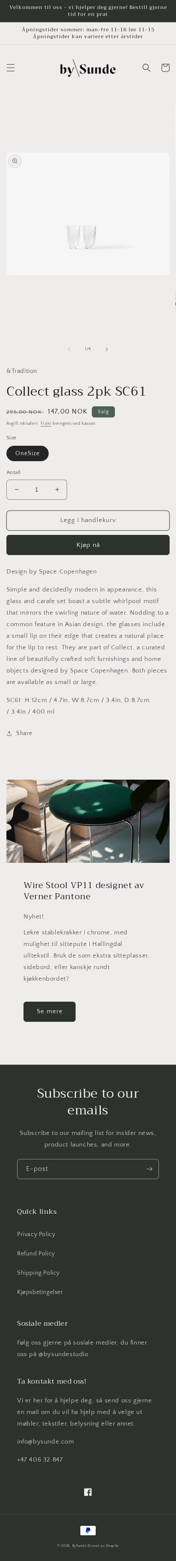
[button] (10, 67)
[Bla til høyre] (106, 349)
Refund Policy (36, 1253)
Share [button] (24, 733)
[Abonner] (149, 1169)
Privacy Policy (36, 1234)
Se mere (50, 1011)
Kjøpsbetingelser (40, 1292)
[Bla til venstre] (69, 349)
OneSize (27, 453)
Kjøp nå (88, 545)
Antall (13, 472)
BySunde (79, 1546)
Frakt (46, 423)
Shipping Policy (38, 1273)
